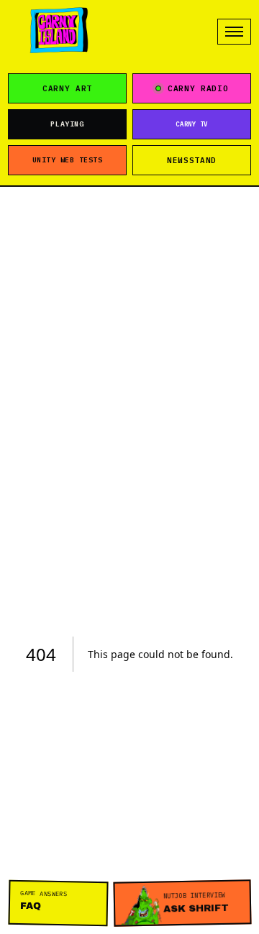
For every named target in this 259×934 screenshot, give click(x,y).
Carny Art (67, 88)
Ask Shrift (196, 902)
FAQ (44, 900)
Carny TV (191, 124)
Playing (66, 124)
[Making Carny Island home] (59, 31)
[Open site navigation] (234, 32)
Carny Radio (198, 88)
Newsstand (192, 160)
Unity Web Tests (67, 160)
